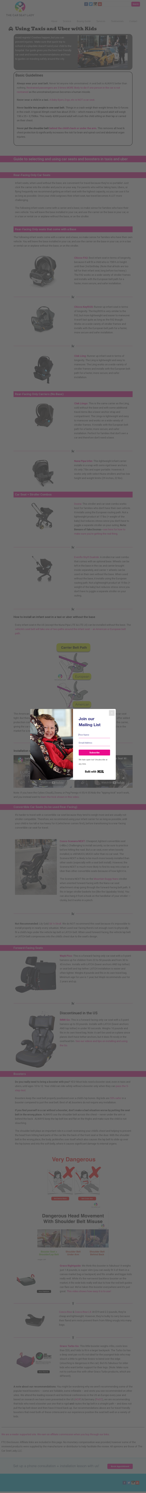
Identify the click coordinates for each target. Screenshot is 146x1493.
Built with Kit (94, 771)
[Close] (112, 713)
